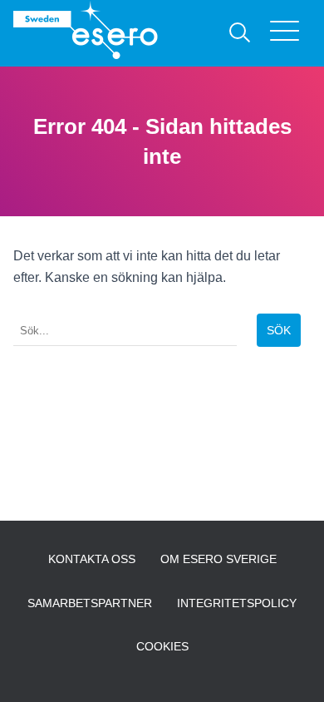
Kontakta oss (91, 559)
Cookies (162, 646)
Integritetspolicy (237, 603)
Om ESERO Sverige (218, 559)
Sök (279, 330)
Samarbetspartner (89, 603)
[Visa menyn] (290, 33)
